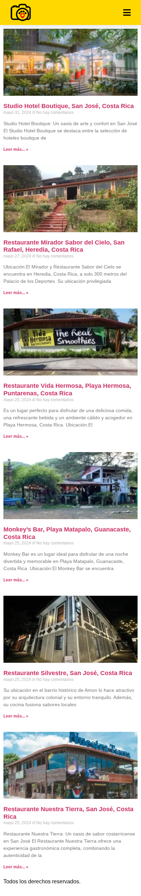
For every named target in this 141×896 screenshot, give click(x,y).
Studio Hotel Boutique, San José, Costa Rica (68, 106)
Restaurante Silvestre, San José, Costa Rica (67, 673)
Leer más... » (15, 149)
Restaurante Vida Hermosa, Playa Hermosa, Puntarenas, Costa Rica (67, 389)
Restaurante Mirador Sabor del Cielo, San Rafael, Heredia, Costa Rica (64, 246)
